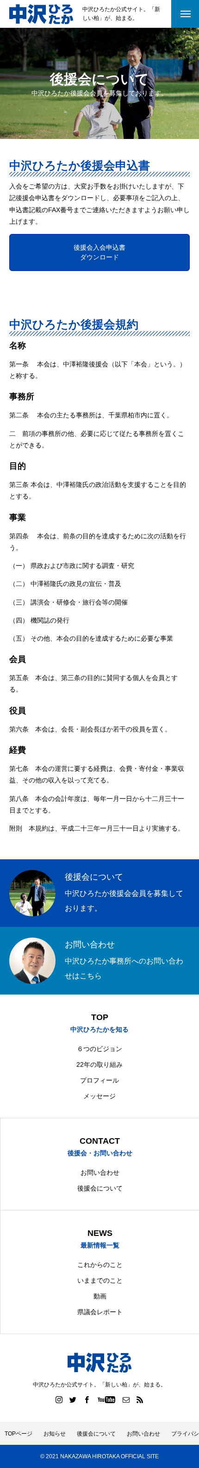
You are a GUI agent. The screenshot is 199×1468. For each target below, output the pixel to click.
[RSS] (140, 1399)
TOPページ (18, 1433)
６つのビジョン (99, 1049)
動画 (99, 1296)
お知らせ (55, 1433)
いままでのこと (100, 1280)
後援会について (100, 1188)
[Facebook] (87, 1399)
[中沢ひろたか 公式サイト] (41, 14)
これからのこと (100, 1264)
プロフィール (99, 1080)
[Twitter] (73, 1399)
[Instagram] (59, 1399)
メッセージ (99, 1096)
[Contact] (126, 1399)
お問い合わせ (100, 1172)
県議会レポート (100, 1312)
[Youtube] (106, 1399)
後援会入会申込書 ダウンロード (99, 252)
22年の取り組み (99, 1064)
